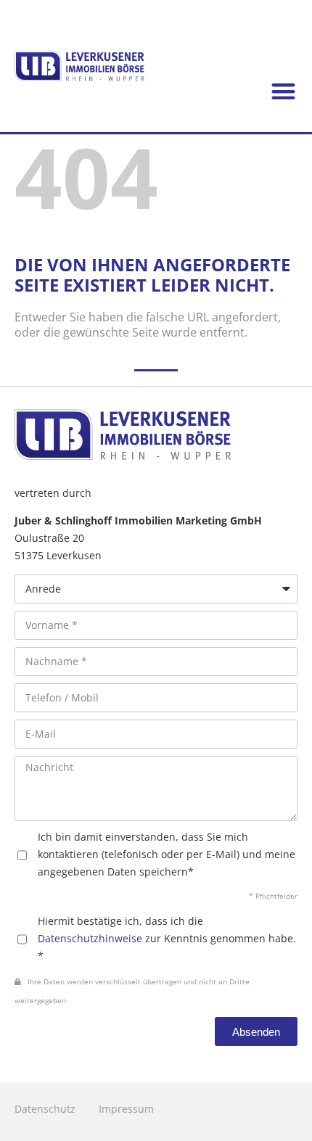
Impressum (126, 1109)
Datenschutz (45, 1109)
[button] (284, 92)
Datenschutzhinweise (90, 938)
